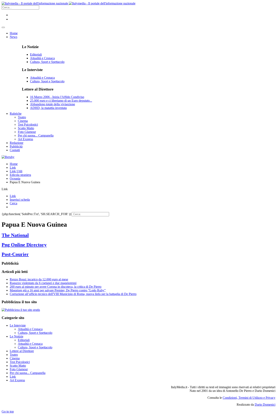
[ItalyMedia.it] (68, 3)
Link (13, 167)
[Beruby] (8, 157)
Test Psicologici (20, 362)
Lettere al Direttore (22, 351)
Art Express (17, 380)
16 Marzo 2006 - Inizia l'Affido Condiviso (57, 97)
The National (15, 235)
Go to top (8, 411)
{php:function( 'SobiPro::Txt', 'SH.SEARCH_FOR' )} (37, 214)
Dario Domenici (265, 404)
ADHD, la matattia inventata (48, 108)
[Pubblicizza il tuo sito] (21, 310)
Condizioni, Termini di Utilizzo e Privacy (249, 397)
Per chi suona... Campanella (27, 373)
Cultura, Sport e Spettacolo (47, 62)
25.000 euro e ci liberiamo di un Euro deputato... (61, 100)
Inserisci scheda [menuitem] (20, 199)
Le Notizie (16, 336)
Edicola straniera (20, 175)
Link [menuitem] (13, 196)
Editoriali (36, 54)
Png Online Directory (24, 244)
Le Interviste (18, 325)
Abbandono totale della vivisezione (52, 104)
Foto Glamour (19, 369)
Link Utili (16, 171)
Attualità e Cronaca (42, 58)
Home (14, 164)
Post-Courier (15, 254)
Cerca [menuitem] (13, 203)
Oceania (15, 178)
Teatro (14, 354)
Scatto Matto (18, 365)
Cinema (15, 358)
